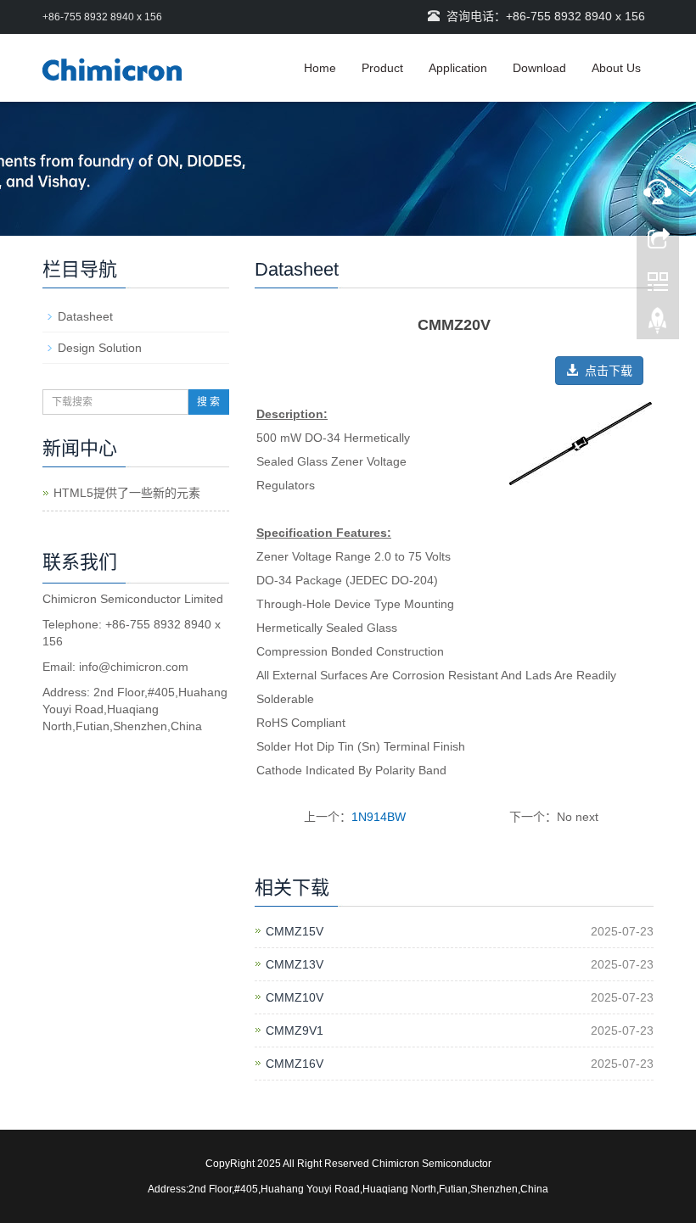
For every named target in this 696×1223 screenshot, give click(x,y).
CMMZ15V (294, 931)
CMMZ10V (294, 997)
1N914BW (378, 817)
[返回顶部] (658, 325)
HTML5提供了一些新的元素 (126, 493)
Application (458, 68)
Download (539, 68)
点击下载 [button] (605, 370)
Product (382, 68)
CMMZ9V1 (294, 1030)
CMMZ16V (294, 1063)
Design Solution (100, 348)
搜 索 (208, 402)
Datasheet (85, 316)
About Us (616, 68)
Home (320, 68)
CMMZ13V (294, 964)
